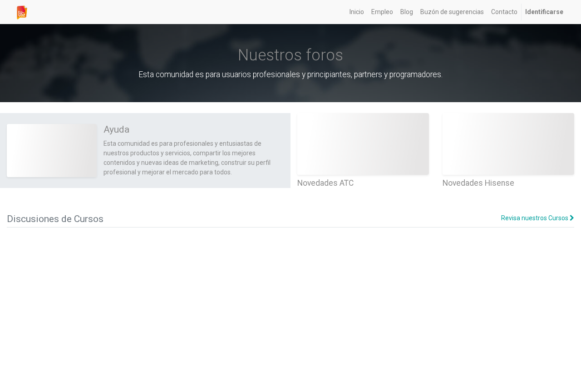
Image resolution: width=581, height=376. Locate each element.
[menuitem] (357, 12)
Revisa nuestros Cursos (535, 218)
